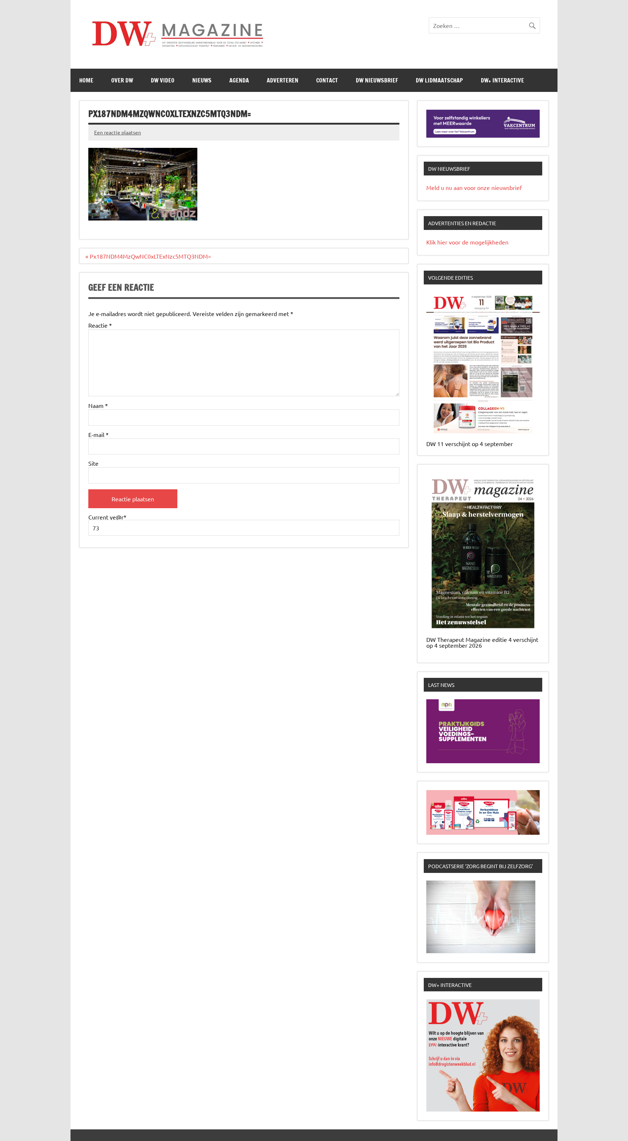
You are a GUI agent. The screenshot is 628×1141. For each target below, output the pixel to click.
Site (93, 463)
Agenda (239, 80)
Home (86, 80)
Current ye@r (107, 517)
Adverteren (282, 80)
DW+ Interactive (502, 80)
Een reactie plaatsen (117, 132)
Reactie (100, 325)
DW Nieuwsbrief (377, 80)
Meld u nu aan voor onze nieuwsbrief (474, 187)
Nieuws (202, 80)
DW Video (162, 80)
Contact (327, 80)
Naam (98, 405)
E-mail (98, 434)
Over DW (122, 80)
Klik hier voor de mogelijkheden (467, 242)
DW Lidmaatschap (439, 80)
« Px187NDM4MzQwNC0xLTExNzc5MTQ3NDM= (148, 256)
